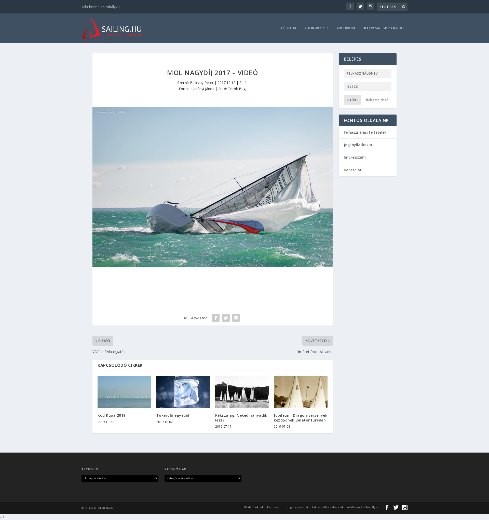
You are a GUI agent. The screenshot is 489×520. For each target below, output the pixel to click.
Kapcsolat (353, 169)
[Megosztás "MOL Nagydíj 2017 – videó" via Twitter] (226, 318)
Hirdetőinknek (254, 507)
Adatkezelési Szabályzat (101, 6)
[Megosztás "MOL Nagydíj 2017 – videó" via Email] (236, 318)
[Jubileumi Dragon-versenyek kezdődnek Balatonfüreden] (301, 392)
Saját (243, 82)
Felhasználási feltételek (365, 132)
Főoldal (289, 28)
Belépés (352, 100)
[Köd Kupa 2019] (124, 392)
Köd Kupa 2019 (112, 415)
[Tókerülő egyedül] (183, 392)
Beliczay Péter (201, 82)
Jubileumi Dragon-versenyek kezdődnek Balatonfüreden (300, 417)
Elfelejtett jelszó (376, 100)
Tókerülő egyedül (172, 415)
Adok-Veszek (316, 28)
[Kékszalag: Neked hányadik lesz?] (242, 392)
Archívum (345, 28)
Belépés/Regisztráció (383, 28)
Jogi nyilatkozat (358, 144)
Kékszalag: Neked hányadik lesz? (241, 417)
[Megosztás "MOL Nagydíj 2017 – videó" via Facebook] (216, 318)
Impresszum (355, 157)
